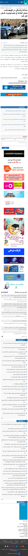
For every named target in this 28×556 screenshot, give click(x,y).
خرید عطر (25, 532)
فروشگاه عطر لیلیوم (23, 530)
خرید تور (25, 528)
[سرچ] (18, 2)
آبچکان (25, 534)
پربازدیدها (21, 421)
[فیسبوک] (18, 547)
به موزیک (25, 525)
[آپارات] (9, 547)
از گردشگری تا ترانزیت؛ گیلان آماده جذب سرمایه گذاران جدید (13, 386)
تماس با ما (23, 541)
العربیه (3, 2)
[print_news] (2, 42)
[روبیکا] (5, 547)
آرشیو (2, 418)
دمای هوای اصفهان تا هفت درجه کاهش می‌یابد (16, 491)
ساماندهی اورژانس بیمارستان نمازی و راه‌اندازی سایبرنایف (14, 480)
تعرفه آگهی (5, 541)
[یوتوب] (21, 547)
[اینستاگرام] (14, 547)
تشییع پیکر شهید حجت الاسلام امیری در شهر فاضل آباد (14, 444)
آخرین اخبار (20, 340)
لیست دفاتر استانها (8, 542)
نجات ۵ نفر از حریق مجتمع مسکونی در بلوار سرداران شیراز (14, 471)
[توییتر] (16, 547)
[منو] (21, 2)
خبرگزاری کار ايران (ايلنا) (17, 549)
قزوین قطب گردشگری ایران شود (19, 374)
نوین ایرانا (25, 521)
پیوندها (16, 542)
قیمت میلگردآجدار (23, 533)
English (6, 2)
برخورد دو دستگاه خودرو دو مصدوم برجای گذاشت (15, 110)
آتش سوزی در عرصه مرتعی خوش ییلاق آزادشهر (16, 397)
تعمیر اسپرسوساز (23, 536)
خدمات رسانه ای (14, 543)
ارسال (5, 147)
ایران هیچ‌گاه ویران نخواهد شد (19, 383)
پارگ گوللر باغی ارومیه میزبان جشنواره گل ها (16, 428)
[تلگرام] (12, 547)
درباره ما (16, 541)
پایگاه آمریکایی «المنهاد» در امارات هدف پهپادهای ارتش (12, 5)
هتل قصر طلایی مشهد (22, 526)
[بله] (7, 547)
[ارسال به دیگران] (6, 42)
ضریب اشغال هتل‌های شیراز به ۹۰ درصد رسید (16, 478)
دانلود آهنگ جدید (23, 524)
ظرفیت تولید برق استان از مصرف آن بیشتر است (16, 372)
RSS (22, 542)
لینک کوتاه (25, 77)
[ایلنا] (25, 2)
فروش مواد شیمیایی (22, 529)
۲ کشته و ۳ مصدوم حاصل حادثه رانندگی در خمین (15, 129)
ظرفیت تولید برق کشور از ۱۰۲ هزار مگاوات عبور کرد (15, 369)
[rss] (23, 546)
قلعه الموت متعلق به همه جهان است (18, 377)
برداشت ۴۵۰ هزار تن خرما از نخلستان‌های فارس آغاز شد (14, 468)
